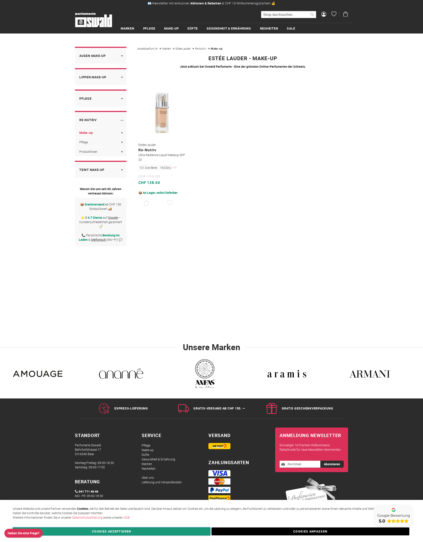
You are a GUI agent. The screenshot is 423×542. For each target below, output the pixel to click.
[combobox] (288, 14)
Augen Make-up (92, 56)
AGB (126, 517)
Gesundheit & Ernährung (158, 459)
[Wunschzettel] (333, 14)
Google (113, 217)
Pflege (85, 98)
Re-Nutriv (201, 48)
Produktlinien (88, 152)
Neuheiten (149, 468)
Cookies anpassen (310, 531)
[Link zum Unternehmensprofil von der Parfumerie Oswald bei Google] (393, 526)
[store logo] (93, 20)
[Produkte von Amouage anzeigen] (38, 375)
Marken (167, 48)
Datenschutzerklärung (87, 517)
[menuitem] (132, 28)
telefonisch (98, 239)
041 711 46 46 (88, 491)
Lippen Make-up (92, 77)
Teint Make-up (91, 170)
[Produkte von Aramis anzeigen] (287, 375)
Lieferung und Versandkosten (162, 482)
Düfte (145, 454)
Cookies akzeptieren (111, 531)
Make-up (86, 133)
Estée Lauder (183, 48)
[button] (170, 203)
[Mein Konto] (323, 14)
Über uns (148, 477)
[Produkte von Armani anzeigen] (370, 375)
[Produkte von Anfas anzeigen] (204, 375)
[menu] (235, 28)
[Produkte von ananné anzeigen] (121, 375)
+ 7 (174, 167)
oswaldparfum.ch (147, 48)
